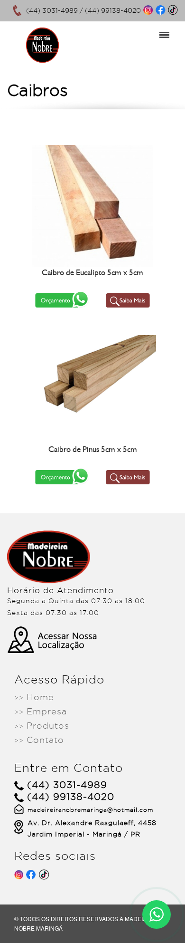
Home (34, 697)
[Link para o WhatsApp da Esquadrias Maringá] (156, 914)
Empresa (40, 711)
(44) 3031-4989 (52, 10)
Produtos (41, 725)
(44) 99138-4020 (113, 10)
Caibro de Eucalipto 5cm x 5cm (92, 272)
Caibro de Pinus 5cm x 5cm (92, 449)
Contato (39, 739)
